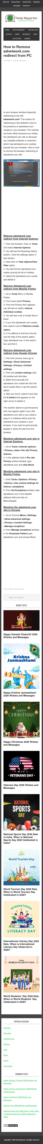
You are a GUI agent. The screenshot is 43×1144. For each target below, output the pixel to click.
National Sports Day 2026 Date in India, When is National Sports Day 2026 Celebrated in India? (20, 838)
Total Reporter (21, 18)
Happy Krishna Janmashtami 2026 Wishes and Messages (19, 694)
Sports (6, 1060)
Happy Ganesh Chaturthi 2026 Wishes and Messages (20, 635)
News (5, 1055)
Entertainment (8, 1038)
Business (7, 1027)
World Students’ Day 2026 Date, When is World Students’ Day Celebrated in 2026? (21, 999)
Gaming (6, 1044)
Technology (19, 589)
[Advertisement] (21, 87)
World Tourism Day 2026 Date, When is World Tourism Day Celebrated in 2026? (20, 891)
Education (7, 1033)
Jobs (5, 1049)
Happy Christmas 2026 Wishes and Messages (20, 743)
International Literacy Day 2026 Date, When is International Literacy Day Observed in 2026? (21, 945)
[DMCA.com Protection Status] (10, 1126)
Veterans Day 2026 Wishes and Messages (20, 786)
